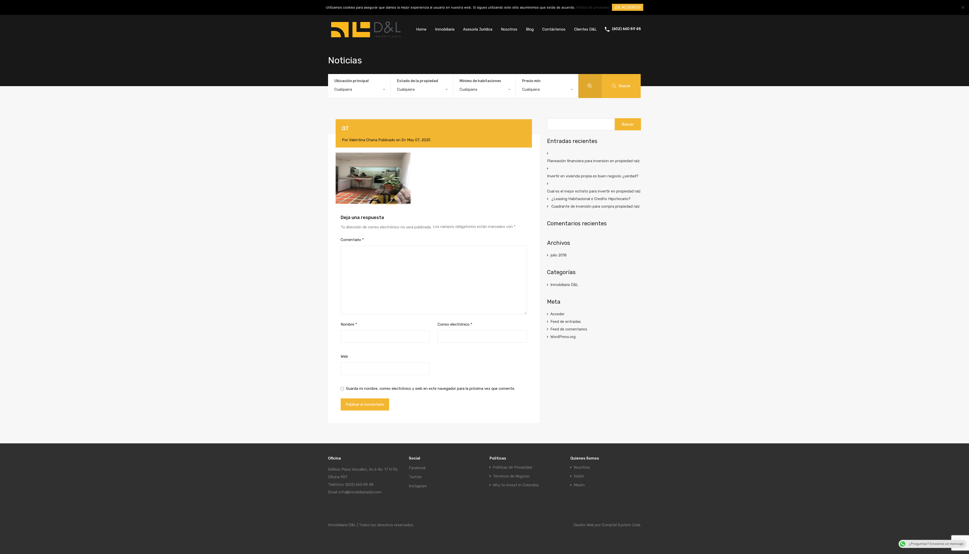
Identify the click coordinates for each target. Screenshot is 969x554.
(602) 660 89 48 (626, 29)
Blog (530, 29)
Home (421, 29)
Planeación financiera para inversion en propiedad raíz (593, 161)
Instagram (418, 486)
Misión (579, 485)
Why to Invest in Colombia (516, 485)
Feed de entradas (565, 321)
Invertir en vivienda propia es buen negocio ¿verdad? (592, 176)
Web (344, 356)
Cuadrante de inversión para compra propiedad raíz (595, 206)
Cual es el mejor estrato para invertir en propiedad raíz (594, 191)
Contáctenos (554, 29)
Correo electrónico (455, 324)
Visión (579, 476)
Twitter (415, 477)
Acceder (557, 314)
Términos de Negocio (511, 476)
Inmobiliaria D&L (564, 284)
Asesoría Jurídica (477, 29)
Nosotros (509, 29)
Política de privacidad (592, 7)
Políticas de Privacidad (512, 467)
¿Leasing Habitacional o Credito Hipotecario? (591, 199)
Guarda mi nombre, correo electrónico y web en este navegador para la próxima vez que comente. (430, 388)
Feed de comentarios (568, 329)
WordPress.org (563, 336)
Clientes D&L (585, 29)
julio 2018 (558, 255)
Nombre (349, 324)
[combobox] (359, 89)
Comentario (352, 239)
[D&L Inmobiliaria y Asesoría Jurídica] (366, 39)
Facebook (417, 468)
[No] (962, 8)
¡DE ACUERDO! (627, 7)
